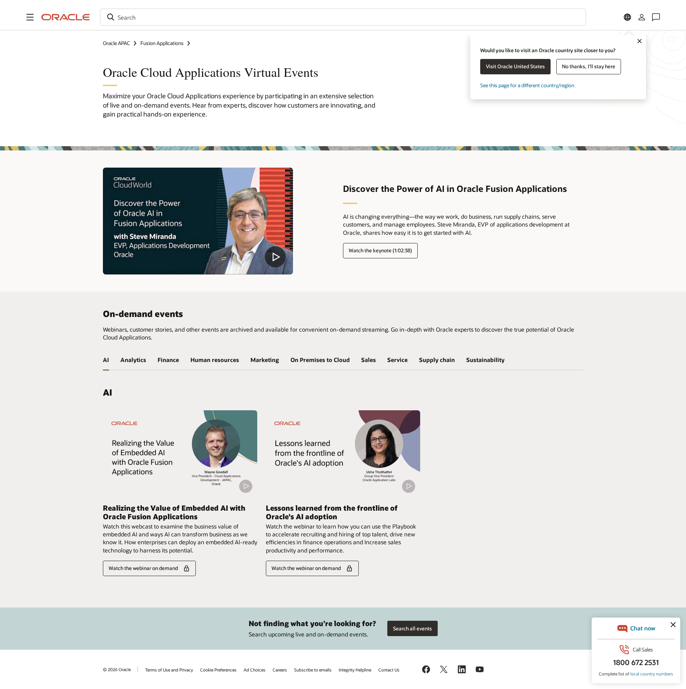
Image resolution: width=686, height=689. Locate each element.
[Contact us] (656, 17)
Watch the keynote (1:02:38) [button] (380, 250)
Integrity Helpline (355, 670)
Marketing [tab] (264, 359)
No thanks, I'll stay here (588, 66)
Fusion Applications (162, 43)
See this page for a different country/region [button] (527, 85)
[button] (30, 17)
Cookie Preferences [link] (218, 670)
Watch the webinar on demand (143, 568)
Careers (280, 670)
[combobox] (343, 17)
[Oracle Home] (65, 17)
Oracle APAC (116, 43)
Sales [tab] (368, 359)
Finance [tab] (168, 359)
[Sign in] (641, 17)
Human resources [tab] (214, 359)
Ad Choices (254, 670)
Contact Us (388, 670)
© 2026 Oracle (117, 669)
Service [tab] (397, 359)
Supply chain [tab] (437, 359)
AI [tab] (106, 359)
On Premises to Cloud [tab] (320, 359)
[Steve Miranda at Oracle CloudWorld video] (198, 221)
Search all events (412, 628)
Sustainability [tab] (485, 359)
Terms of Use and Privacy (169, 670)
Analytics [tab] (133, 359)
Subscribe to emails (313, 670)
